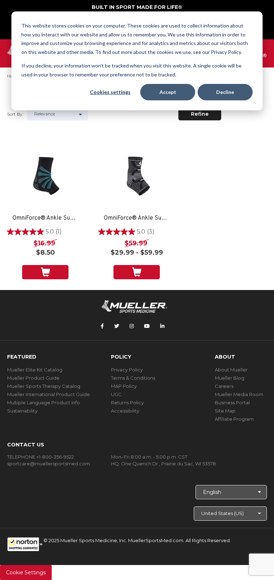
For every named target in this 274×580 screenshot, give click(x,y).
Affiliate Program (234, 419)
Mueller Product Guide (33, 378)
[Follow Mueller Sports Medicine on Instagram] (132, 326)
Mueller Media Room (239, 394)
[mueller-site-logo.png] (134, 306)
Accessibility (125, 411)
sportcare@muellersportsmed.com (48, 463)
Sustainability (22, 411)
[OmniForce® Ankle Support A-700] (136, 177)
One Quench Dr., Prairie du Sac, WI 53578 (168, 463)
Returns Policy (127, 402)
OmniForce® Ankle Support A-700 (136, 218)
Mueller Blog (229, 378)
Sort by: (15, 114)
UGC (116, 394)
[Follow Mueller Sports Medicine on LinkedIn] (162, 326)
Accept (167, 92)
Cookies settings (110, 92)
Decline (225, 92)
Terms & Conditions (133, 378)
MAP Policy (124, 386)
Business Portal (232, 402)
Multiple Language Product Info (43, 402)
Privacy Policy (127, 369)
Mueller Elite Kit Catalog (34, 369)
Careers (224, 386)
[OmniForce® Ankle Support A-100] (45, 177)
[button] (25, 544)
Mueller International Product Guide (48, 394)
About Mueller (231, 369)
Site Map (225, 411)
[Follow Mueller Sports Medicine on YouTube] (147, 326)
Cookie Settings (26, 572)
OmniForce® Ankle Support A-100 (45, 218)
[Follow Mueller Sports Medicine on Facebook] (102, 326)
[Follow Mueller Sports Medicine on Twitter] (116, 326)
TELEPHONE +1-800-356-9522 (40, 457)
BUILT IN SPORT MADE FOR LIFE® (137, 7)
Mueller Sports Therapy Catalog (43, 386)
